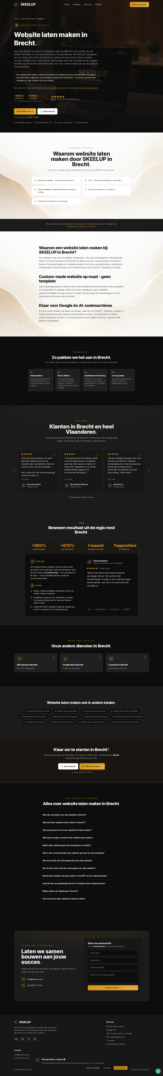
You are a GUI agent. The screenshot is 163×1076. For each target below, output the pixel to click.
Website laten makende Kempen (66, 717)
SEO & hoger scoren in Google (119, 1033)
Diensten (76, 4)
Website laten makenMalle (67, 711)
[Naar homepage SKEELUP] (22, 1022)
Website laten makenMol (36, 722)
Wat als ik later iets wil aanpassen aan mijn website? (67, 860)
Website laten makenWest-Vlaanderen (129, 717)
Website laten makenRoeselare (93, 722)
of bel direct (27, 117)
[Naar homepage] (25, 4)
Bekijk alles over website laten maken (52, 88)
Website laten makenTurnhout (38, 711)
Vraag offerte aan (24, 111)
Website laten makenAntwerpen (34, 717)
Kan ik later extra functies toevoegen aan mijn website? (68, 868)
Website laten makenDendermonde (125, 722)
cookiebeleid (99, 1063)
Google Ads (111, 1030)
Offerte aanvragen (92, 766)
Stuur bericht (49, 111)
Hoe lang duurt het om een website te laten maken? (66, 830)
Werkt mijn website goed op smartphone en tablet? (66, 845)
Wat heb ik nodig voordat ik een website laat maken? (67, 838)
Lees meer (25, 479)
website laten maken (95, 224)
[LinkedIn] (16, 1039)
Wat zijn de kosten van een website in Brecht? (64, 815)
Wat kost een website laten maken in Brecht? (63, 822)
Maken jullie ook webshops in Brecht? (60, 891)
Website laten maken (28, 19)
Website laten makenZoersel (95, 711)
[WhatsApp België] (35, 1039)
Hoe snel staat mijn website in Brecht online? (63, 899)
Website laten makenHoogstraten (125, 711)
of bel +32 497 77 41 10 (82, 772)
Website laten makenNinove (63, 722)
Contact (98, 4)
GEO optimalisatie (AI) (115, 1037)
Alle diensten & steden (115, 1044)
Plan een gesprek (139, 4)
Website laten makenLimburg (96, 717)
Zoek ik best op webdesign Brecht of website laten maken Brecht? (74, 883)
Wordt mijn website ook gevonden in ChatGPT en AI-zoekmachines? (74, 876)
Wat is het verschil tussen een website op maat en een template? (73, 853)
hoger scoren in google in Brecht (86, 88)
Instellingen (107, 1068)
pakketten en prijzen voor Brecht (81, 226)
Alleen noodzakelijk (92, 1068)
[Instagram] (22, 1039)
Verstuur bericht (111, 988)
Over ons (88, 4)
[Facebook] (29, 1039)
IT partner (110, 1040)
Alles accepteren (120, 1068)
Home (66, 4)
